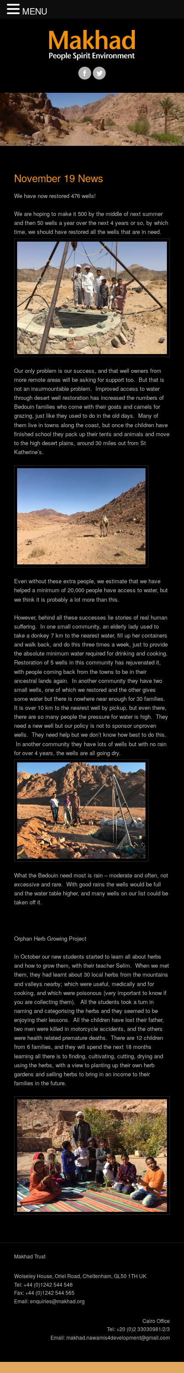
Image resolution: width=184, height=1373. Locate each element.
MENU (34, 11)
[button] (14, 9)
